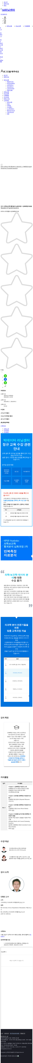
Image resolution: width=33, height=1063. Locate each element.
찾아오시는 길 (4, 1036)
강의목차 (6, 430)
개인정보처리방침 (14, 1033)
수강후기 (9, 107)
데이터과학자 (11, 83)
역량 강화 (9, 90)
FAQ (8, 104)
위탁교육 (9, 26)
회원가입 (6, 3)
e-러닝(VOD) (10, 88)
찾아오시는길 (11, 110)
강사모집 (6, 97)
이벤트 (9, 105)
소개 (2, 1033)
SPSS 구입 (7, 98)
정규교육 (6, 80)
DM (8, 114)
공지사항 (9, 102)
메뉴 (5, 5)
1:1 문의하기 (10, 109)
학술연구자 (10, 81)
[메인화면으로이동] (8, 9)
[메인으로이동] (2, 165)
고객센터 (6, 100)
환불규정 (22, 1033)
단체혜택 (27, 26)
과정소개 (6, 429)
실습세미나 (10, 87)
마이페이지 (4, 14)
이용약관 (6, 1033)
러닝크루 (18, 26)
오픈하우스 (10, 85)
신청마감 (3, 426)
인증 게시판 (10, 112)
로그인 (6, 2)
